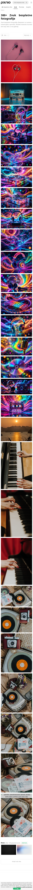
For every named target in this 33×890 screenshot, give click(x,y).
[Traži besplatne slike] (27, 2)
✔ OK (16, 888)
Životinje (21, 7)
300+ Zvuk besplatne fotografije (16, 16)
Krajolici (28, 7)
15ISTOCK (24, 843)
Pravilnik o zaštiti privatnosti (24, 887)
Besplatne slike (7, 7)
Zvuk (15, 7)
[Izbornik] (31, 2)
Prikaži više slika (16, 861)
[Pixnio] (6, 3)
